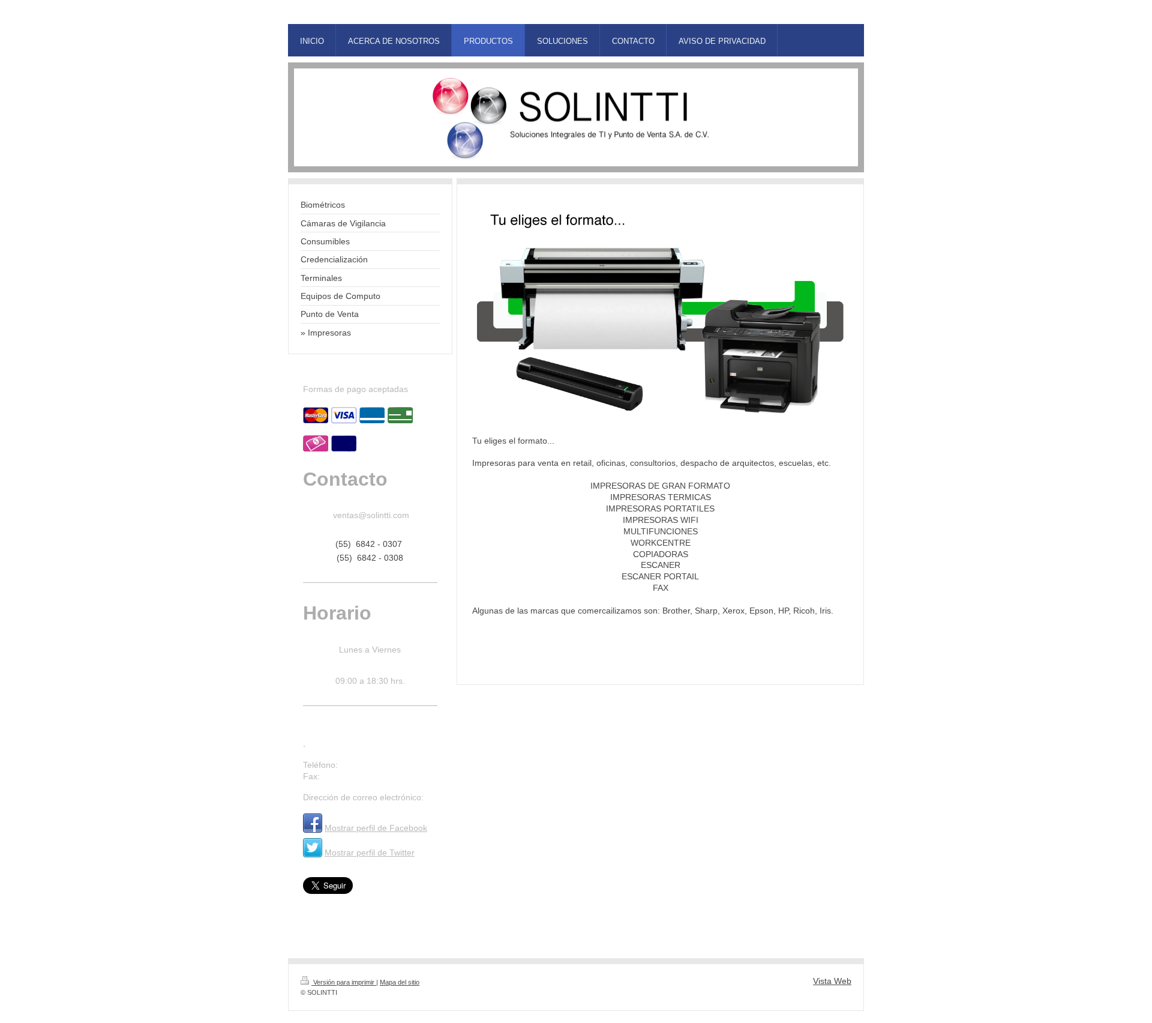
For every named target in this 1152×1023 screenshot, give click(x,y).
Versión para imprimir (343, 982)
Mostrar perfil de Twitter (370, 852)
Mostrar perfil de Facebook (376, 828)
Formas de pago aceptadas (355, 389)
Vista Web (832, 981)
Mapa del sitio (399, 982)
